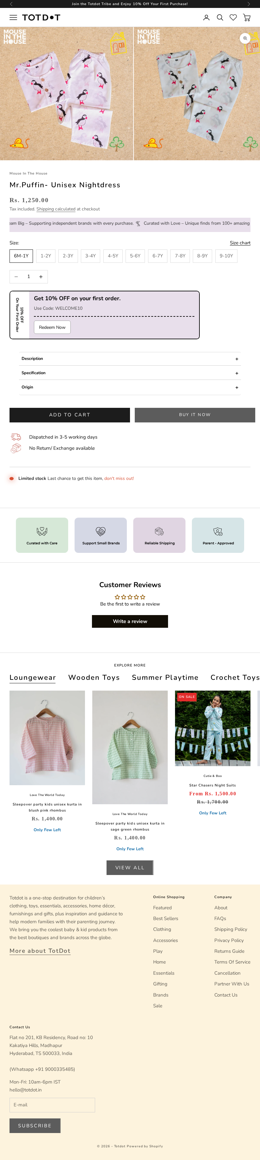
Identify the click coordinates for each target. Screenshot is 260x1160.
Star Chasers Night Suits (212, 785)
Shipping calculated (55, 209)
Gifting (160, 984)
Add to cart (70, 415)
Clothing (162, 929)
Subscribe (35, 1126)
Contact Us (225, 995)
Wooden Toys (94, 677)
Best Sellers (165, 918)
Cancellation (227, 973)
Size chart (240, 243)
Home (159, 962)
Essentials (163, 973)
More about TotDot (40, 951)
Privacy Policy (229, 940)
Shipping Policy (230, 929)
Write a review (130, 621)
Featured (162, 908)
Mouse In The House (29, 173)
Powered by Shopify (145, 1146)
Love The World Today (47, 795)
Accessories (165, 940)
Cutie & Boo (213, 776)
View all (130, 868)
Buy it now (195, 415)
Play (158, 951)
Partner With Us (231, 984)
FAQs (220, 918)
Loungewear (33, 677)
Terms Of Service (232, 962)
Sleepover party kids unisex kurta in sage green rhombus (129, 826)
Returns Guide (229, 951)
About (220, 908)
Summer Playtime (165, 677)
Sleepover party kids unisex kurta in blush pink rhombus (47, 807)
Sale (157, 1006)
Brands (160, 995)
